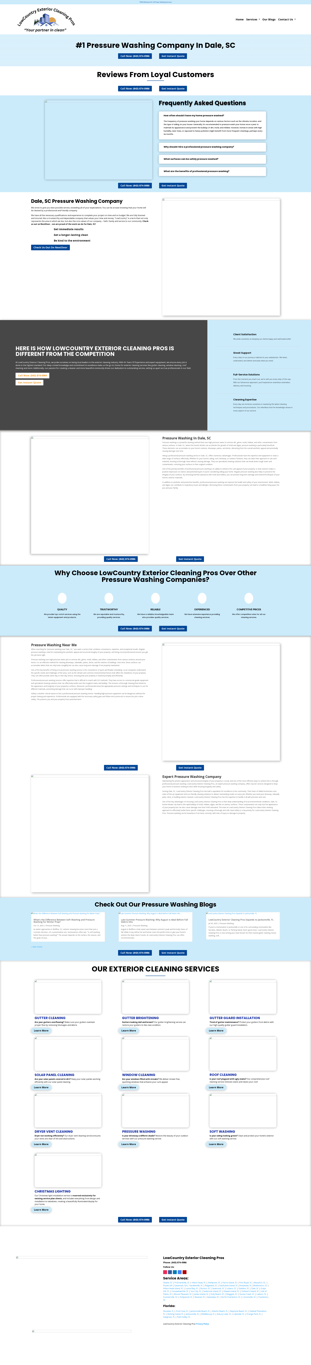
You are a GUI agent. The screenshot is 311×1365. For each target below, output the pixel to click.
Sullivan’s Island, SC (250, 1291)
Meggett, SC (231, 1294)
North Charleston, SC (231, 1297)
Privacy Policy (202, 1324)
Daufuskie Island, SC (228, 1285)
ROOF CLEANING (223, 1074)
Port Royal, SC (245, 1282)
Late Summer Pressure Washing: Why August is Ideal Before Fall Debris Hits (154, 920)
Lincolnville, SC (249, 1297)
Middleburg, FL (208, 1314)
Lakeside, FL (238, 1314)
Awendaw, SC (213, 1297)
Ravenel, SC (200, 1297)
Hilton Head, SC (199, 1282)
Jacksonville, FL (192, 1314)
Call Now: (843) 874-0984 (32, 375)
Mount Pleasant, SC (183, 1294)
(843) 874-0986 (178, 1262)
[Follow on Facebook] (170, 1272)
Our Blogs (269, 19)
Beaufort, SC (260, 1282)
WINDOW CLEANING (138, 1075)
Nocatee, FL (168, 1311)
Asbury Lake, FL (224, 1314)
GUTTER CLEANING (50, 1018)
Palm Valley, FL (183, 1317)
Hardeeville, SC (196, 1285)
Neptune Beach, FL (238, 1311)
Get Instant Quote (173, 56)
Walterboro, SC (260, 1285)
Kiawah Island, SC (231, 1291)
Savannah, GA (180, 1285)
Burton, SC (205, 1288)
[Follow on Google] (180, 1272)
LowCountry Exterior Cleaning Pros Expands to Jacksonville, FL (241, 919)
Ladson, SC (261, 1294)
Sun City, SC (196, 1291)
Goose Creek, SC (246, 1294)
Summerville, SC (170, 1297)
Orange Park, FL (253, 1314)
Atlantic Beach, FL (220, 1311)
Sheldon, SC (243, 1288)
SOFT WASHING (222, 1131)
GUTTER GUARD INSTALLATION (235, 1018)
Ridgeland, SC (211, 1285)
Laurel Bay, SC (191, 1288)
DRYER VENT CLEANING (54, 1131)
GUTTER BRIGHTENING (140, 1018)
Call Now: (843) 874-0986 (135, 56)
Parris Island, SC (229, 1282)
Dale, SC (255, 1288)
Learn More (41, 1030)
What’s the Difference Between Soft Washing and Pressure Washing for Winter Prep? (64, 920)
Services (251, 19)
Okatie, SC (167, 1282)
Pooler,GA (167, 1285)
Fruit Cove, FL (182, 1311)
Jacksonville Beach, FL (200, 1311)
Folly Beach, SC (217, 1294)
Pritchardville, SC (182, 1282)
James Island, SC (201, 1294)
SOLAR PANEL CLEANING (54, 1075)
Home (240, 19)
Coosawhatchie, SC (180, 1291)
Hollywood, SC (186, 1297)
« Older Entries (37, 947)
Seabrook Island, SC (212, 1291)
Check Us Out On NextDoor (50, 247)
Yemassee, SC (245, 1285)
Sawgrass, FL (169, 1317)
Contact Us (285, 19)
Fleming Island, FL (175, 1314)
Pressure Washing (53, 925)
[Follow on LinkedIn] (175, 1272)
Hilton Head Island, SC (173, 1288)
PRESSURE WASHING (139, 1131)
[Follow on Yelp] (184, 1272)
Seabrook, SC (218, 1288)
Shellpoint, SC (214, 1282)
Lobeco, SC (231, 1288)
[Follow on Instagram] (165, 1272)
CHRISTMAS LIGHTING (53, 1191)
